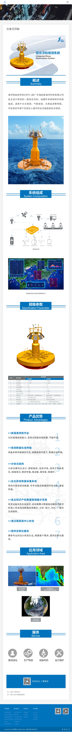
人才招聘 (35, 717)
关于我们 (35, 708)
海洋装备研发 (17, 712)
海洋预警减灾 (7, 712)
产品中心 (26, 708)
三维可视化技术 (18, 719)
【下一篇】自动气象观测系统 (15, 694)
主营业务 (6, 708)
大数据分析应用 (18, 717)
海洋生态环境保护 (8, 714)
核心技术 (16, 708)
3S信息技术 (17, 721)
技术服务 (26, 717)
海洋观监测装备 (8, 717)
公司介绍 (35, 712)
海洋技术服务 (7, 724)
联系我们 (35, 719)
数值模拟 (16, 714)
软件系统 (26, 714)
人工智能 (16, 724)
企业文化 (35, 714)
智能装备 (26, 712)
